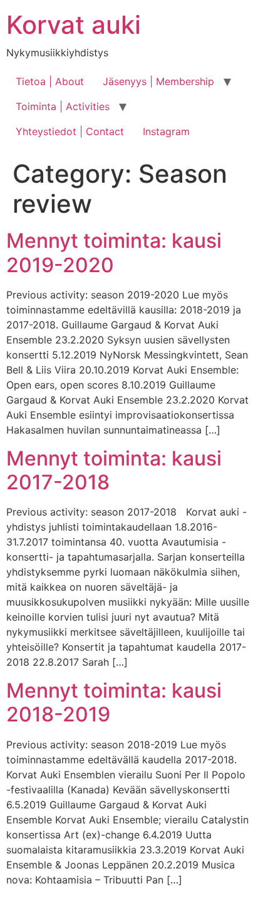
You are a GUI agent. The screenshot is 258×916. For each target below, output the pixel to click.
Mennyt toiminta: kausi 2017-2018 (114, 470)
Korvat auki (73, 24)
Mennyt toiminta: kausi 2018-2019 (114, 702)
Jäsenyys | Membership (158, 81)
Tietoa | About (50, 81)
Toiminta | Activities (63, 106)
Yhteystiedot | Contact (70, 131)
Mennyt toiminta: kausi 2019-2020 (114, 252)
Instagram (166, 131)
